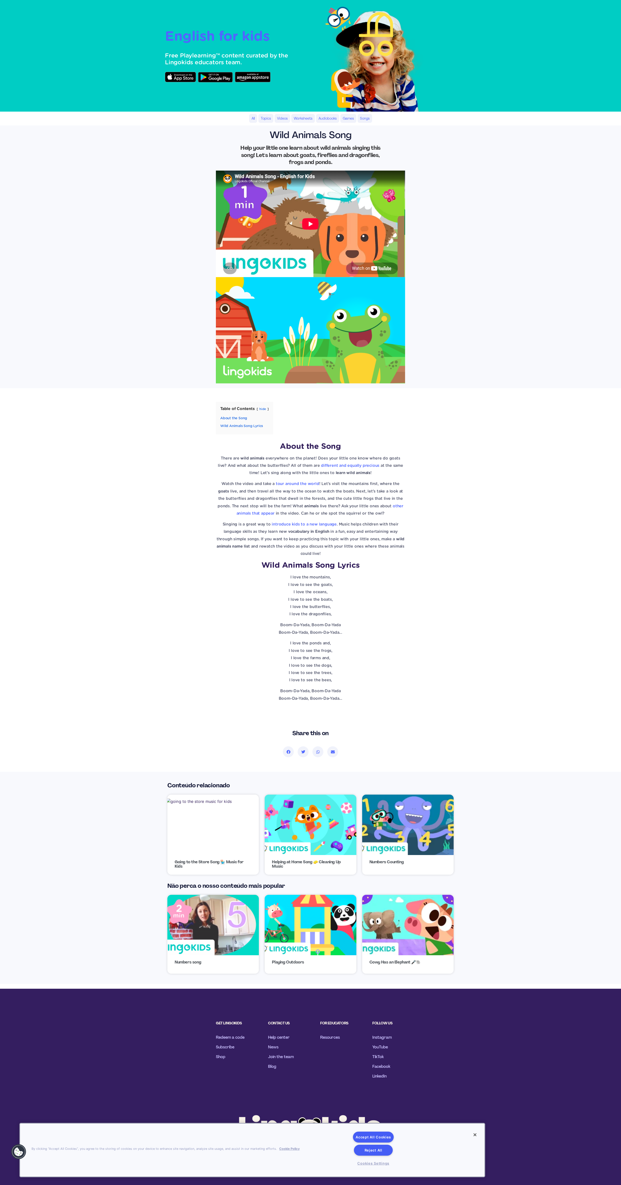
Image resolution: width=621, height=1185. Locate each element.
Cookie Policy (289, 1149)
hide (262, 409)
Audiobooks (328, 118)
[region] (252, 1150)
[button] (288, 751)
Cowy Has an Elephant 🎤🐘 (395, 962)
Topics (266, 118)
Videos (282, 118)
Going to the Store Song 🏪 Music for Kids (209, 864)
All (253, 118)
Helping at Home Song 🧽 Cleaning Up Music (306, 864)
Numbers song (188, 962)
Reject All (373, 1150)
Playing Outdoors (288, 962)
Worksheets (303, 118)
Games (348, 118)
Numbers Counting (386, 862)
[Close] (475, 1134)
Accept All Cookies (373, 1137)
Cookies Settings (373, 1163)
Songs (365, 118)
